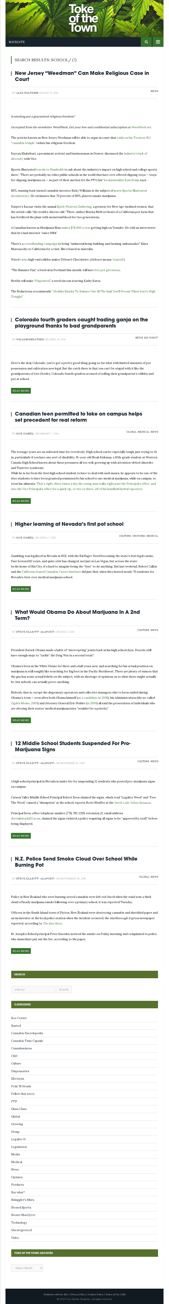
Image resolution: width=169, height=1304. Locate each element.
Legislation (19, 1147)
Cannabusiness (21, 1048)
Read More (21, 390)
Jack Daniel (25, 433)
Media (15, 1154)
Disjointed (42, 281)
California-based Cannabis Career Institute (52, 572)
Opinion (16, 1177)
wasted (118, 259)
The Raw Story (52, 923)
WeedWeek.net (141, 127)
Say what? (151, 337)
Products (17, 1185)
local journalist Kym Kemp (121, 180)
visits (24, 259)
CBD (14, 1056)
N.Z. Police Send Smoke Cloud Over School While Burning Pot (76, 861)
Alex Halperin (27, 92)
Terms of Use (112, 1294)
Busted (16, 1026)
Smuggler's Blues (22, 1200)
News (154, 91)
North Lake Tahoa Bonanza (132, 803)
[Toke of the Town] (89, 15)
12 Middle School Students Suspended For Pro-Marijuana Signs (72, 746)
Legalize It (18, 1139)
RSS (123, 1294)
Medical (143, 431)
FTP (14, 1101)
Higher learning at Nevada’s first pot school (69, 524)
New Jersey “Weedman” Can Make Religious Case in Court (82, 76)
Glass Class (19, 1109)
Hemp (15, 1132)
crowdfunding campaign (40, 244)
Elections (17, 1079)
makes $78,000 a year (75, 228)
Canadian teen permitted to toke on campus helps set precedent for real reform (78, 416)
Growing (138, 535)
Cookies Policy (95, 1294)
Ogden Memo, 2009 (24, 703)
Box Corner (19, 1018)
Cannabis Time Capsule (27, 1041)
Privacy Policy (78, 1294)
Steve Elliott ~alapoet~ (35, 631)
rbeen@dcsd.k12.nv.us (25, 818)
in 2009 (92, 703)
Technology (19, 1223)
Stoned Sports (21, 1207)
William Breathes (30, 339)
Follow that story (23, 1094)
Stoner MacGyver (23, 1215)
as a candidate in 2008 (93, 698)
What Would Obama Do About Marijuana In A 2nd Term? (77, 615)
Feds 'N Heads (21, 1086)
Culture (125, 535)
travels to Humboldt (50, 169)
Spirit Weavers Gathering (74, 207)
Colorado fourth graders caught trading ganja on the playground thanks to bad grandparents (81, 322)
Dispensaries (20, 1071)
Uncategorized (21, 1230)
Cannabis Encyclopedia (27, 1033)
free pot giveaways (107, 270)
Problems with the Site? (56, 1294)
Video (15, 1238)
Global (131, 431)
